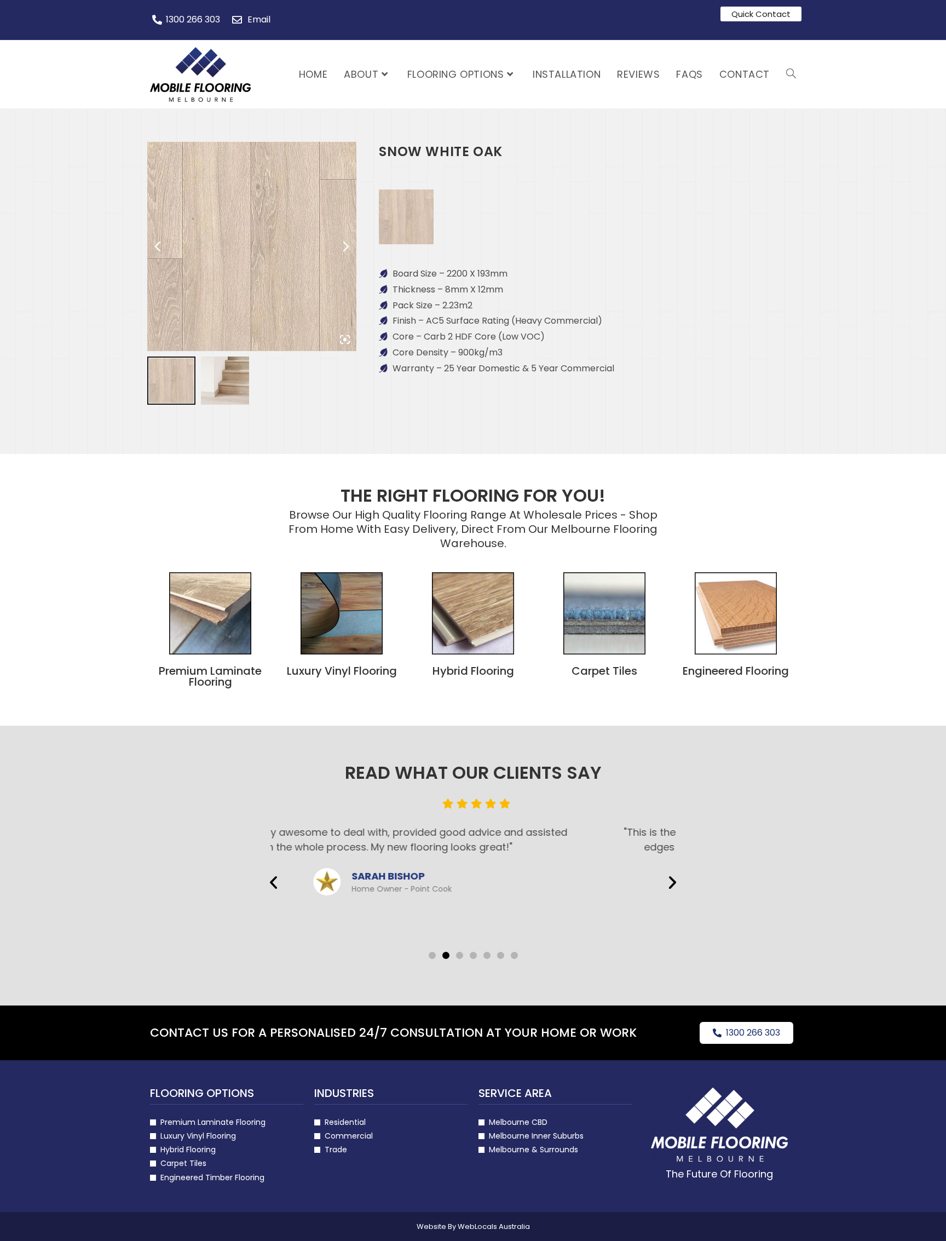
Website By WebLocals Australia (473, 1226)
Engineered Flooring (736, 671)
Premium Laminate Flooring (210, 676)
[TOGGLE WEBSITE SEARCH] (791, 74)
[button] (273, 882)
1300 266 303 (753, 1032)
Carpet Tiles (604, 671)
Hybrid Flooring (473, 671)
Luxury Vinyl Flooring (342, 671)
